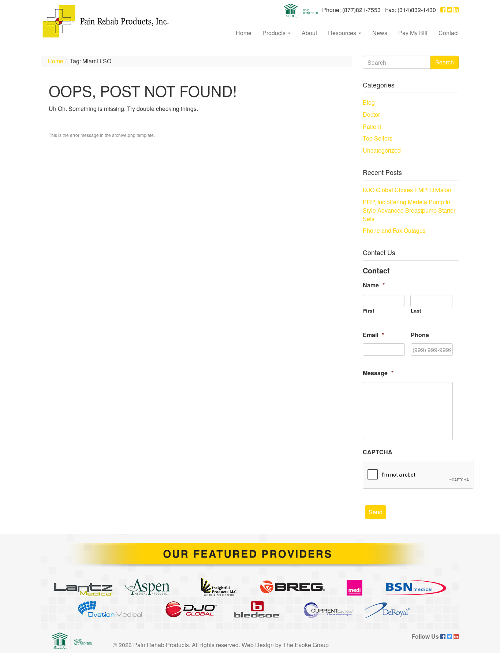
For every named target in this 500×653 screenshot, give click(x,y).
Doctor (371, 114)
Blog (369, 102)
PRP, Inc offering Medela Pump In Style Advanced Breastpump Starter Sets (409, 210)
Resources (343, 33)
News (379, 33)
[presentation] (418, 475)
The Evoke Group (306, 645)
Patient (372, 126)
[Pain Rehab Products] (105, 21)
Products (274, 33)
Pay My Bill (413, 33)
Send (376, 512)
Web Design (258, 645)
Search (444, 62)
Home (243, 33)
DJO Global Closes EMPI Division (407, 190)
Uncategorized (382, 150)
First (368, 310)
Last (416, 310)
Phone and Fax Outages (394, 230)
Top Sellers (377, 138)
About (309, 33)
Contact (449, 33)
